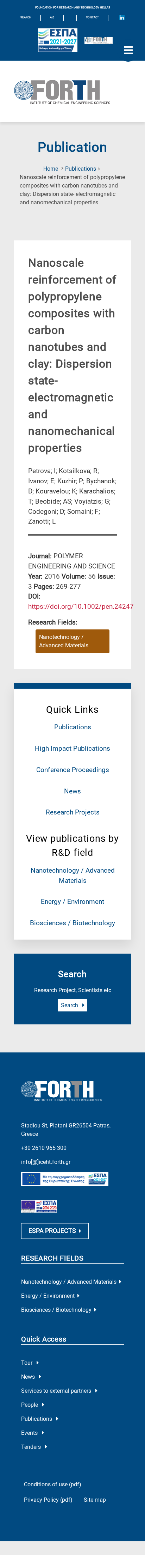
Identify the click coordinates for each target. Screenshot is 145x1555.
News (72, 791)
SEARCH (25, 17)
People (30, 1404)
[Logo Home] (72, 91)
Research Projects (73, 812)
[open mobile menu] (128, 50)
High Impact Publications (72, 748)
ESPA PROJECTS (52, 1230)
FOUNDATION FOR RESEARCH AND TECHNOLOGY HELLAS (72, 7)
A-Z (52, 17)
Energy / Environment (72, 902)
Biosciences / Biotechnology (72, 923)
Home (50, 168)
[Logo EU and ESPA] (57, 40)
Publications (80, 168)
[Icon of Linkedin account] (121, 17)
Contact (92, 17)
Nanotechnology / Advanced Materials (63, 641)
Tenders (31, 1447)
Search (70, 1005)
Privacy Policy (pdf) (48, 1499)
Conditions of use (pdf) (52, 1484)
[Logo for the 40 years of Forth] (98, 40)
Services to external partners (57, 1390)
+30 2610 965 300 (44, 1148)
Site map (95, 1499)
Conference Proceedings (72, 770)
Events (30, 1433)
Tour (27, 1362)
